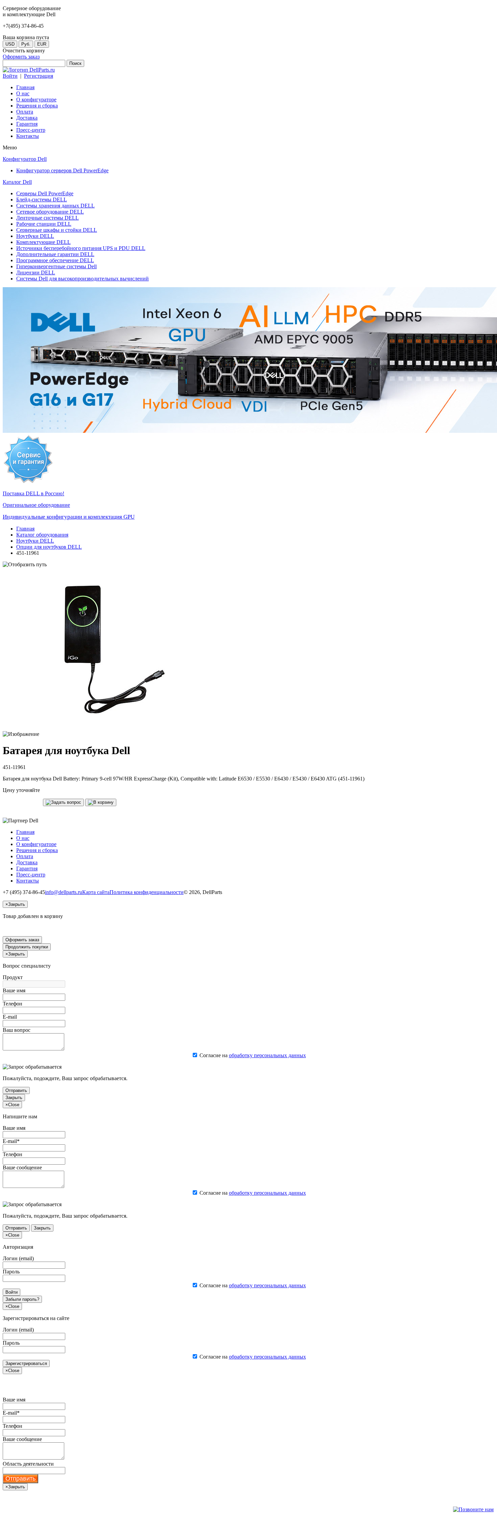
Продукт (13, 977)
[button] (63, 802)
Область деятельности (28, 1464)
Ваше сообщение (22, 1167)
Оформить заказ (21, 56)
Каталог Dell (17, 182)
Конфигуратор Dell (25, 159)
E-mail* (11, 1141)
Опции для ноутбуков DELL (49, 547)
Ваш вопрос (16, 1030)
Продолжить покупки (26, 946)
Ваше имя (14, 990)
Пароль (11, 1271)
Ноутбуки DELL (35, 541)
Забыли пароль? (22, 1299)
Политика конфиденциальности (147, 892)
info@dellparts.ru (63, 892)
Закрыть (13, 1097)
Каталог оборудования (42, 535)
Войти (10, 76)
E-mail (10, 1017)
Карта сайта (96, 892)
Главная (25, 528)
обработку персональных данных (267, 1055)
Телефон (12, 1003)
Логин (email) (18, 1258)
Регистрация (38, 76)
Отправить (16, 1090)
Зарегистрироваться (26, 1363)
